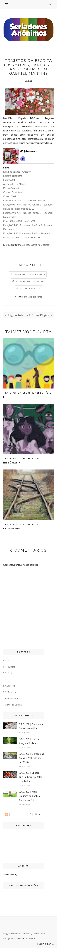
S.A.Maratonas (10, 692)
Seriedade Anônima (12, 698)
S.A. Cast (7, 673)
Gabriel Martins (39, 126)
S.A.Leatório (9, 685)
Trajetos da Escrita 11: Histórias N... (21, 460)
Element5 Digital (28, 244)
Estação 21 (9, 179)
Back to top (44, 944)
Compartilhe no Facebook (29, 274)
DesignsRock (9, 938)
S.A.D (6, 679)
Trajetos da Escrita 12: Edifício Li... (27, 394)
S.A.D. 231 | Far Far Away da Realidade (29, 741)
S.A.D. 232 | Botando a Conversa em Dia (31, 726)
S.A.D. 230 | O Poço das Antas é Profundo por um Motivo (31, 758)
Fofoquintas (9, 666)
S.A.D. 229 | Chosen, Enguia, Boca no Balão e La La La (30, 777)
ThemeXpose (39, 933)
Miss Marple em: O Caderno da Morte (24, 200)
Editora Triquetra (12, 175)
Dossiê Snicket (11, 188)
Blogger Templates (12, 933)
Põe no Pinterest (30, 288)
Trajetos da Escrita (33, 296)
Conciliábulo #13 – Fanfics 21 (19, 220)
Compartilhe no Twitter (30, 281)
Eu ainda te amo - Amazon (17, 171)
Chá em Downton (12, 192)
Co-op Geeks (10, 196)
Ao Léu (6, 660)
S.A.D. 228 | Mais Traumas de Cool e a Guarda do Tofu (30, 796)
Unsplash (45, 244)
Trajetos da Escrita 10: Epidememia (21, 526)
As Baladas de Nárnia (14, 183)
